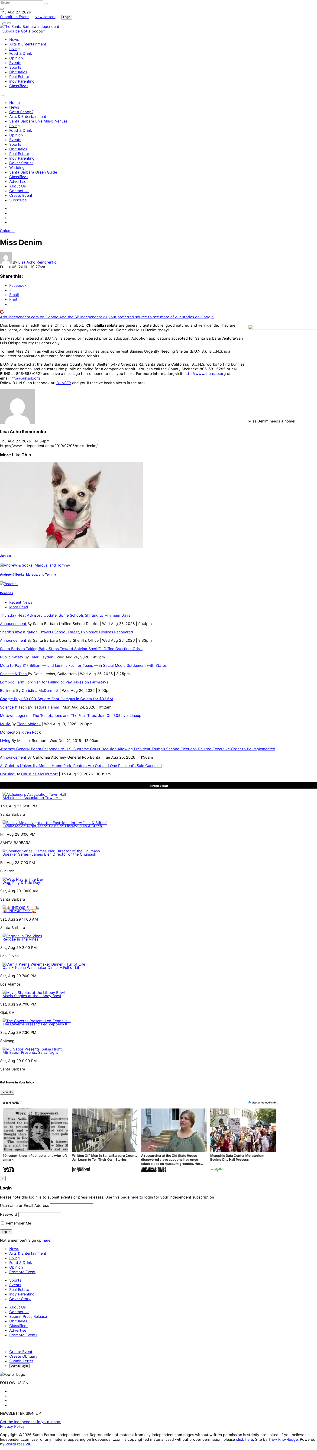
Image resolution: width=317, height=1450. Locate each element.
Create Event (20, 195)
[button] (35, 1141)
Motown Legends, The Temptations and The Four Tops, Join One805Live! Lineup (70, 715)
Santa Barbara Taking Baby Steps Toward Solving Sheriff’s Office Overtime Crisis (71, 648)
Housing (8, 774)
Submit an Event (14, 16)
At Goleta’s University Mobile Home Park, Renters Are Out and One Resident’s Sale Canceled (81, 765)
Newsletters (45, 16)
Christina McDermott (40, 690)
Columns (7, 230)
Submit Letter (21, 1361)
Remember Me (18, 1223)
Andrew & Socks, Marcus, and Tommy (28, 574)
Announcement (13, 623)
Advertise (17, 181)
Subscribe (11, 31)
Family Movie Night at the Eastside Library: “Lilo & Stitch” (53, 826)
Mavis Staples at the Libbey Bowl (32, 995)
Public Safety (12, 657)
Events (15, 62)
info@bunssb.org (25, 378)
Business (8, 690)
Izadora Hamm (46, 707)
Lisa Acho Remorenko (37, 262)
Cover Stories (21, 163)
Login (66, 17)
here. (47, 1240)
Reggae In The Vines (20, 939)
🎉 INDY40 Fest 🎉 (19, 911)
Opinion (16, 58)
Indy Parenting (22, 81)
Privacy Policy (12, 1426)
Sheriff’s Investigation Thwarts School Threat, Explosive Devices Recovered (66, 632)
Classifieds (18, 86)
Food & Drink (20, 53)
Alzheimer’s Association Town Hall (32, 797)
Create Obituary (23, 1356)
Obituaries (18, 72)
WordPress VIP (18, 1444)
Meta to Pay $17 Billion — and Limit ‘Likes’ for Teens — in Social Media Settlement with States (83, 665)
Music (5, 724)
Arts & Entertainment (27, 44)
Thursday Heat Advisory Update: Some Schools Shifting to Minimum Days (65, 615)
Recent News (20, 602)
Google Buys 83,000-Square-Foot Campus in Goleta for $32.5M (56, 698)
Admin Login (19, 1366)
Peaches (6, 593)
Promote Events (23, 1335)
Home (14, 102)
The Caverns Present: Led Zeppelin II (35, 1024)
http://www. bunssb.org (205, 373)
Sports (15, 67)
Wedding (17, 167)
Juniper (5, 555)
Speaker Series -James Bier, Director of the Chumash (49, 854)
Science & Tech (14, 673)
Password (8, 1214)
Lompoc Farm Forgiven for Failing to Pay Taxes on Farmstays (54, 682)
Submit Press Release (28, 1316)
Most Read (18, 607)
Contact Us (19, 190)
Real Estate (19, 76)
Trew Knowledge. (284, 1439)
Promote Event (22, 1272)
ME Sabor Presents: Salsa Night (30, 1052)
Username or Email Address (24, 1205)
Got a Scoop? (33, 31)
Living (14, 48)
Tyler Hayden (41, 657)
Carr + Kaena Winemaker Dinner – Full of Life (42, 967)
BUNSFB (63, 382)
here (134, 1197)
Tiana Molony (29, 724)
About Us (17, 186)
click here (244, 1439)
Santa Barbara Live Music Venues (38, 121)
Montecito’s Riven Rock (20, 732)
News (14, 39)
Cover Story (20, 1298)
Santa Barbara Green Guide (33, 172)
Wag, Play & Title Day (21, 882)
